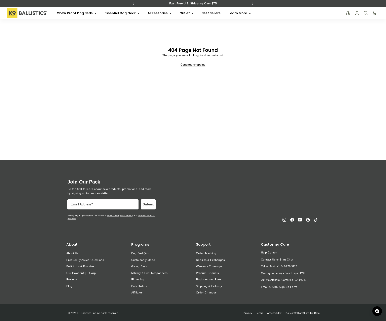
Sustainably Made (143, 260)
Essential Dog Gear (121, 13)
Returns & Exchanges (210, 260)
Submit (148, 204)
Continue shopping (193, 64)
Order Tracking (206, 253)
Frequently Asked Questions (85, 260)
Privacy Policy (126, 215)
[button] (133, 3)
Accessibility (274, 313)
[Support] (348, 13)
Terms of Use (113, 215)
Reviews (71, 279)
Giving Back (139, 266)
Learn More (238, 13)
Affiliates (137, 292)
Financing (137, 279)
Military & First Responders (149, 273)
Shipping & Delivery (209, 286)
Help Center (269, 252)
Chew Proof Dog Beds (75, 13)
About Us (72, 253)
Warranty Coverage (209, 266)
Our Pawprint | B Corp (81, 273)
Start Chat (286, 259)
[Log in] (357, 13)
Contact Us (268, 259)
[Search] (365, 13)
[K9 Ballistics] (27, 13)
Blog (69, 286)
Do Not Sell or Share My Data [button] (302, 313)
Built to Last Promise (80, 266)
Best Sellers (211, 13)
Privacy (247, 313)
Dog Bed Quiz (140, 253)
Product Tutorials (207, 273)
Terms (259, 313)
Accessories (158, 13)
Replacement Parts (209, 279)
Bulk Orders (139, 286)
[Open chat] (377, 311)
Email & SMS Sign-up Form (279, 286)
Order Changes (206, 292)
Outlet (185, 13)
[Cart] (374, 13)
